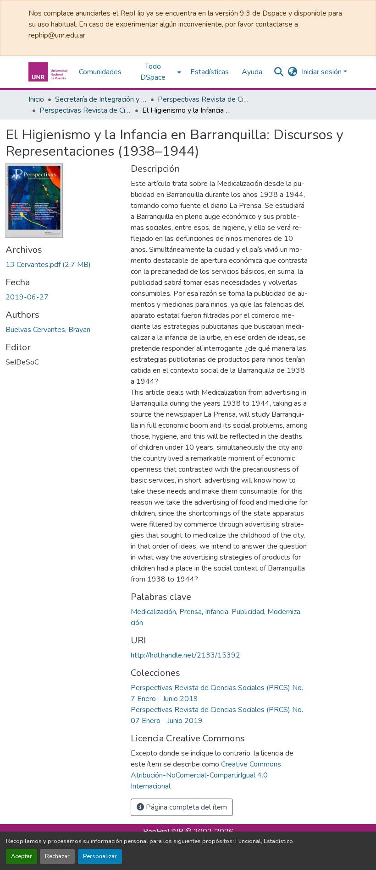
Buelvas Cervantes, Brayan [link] (48, 330)
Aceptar (21, 856)
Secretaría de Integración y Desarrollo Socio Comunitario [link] (101, 99)
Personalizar (100, 856)
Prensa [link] (190, 612)
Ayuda (252, 72)
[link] (63, 264)
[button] (49, 72)
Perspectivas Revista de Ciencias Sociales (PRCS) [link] (203, 99)
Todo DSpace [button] (153, 71)
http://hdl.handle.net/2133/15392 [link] (185, 655)
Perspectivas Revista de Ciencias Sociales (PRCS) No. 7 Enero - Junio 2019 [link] (85, 110)
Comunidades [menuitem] (100, 72)
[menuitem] (156, 72)
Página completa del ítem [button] (185, 807)
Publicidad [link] (248, 612)
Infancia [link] (216, 612)
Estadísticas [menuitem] (209, 72)
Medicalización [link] (153, 612)
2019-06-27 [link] (27, 297)
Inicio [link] (36, 99)
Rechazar (57, 856)
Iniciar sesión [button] (322, 72)
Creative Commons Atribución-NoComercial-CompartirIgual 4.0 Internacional (206, 775)
